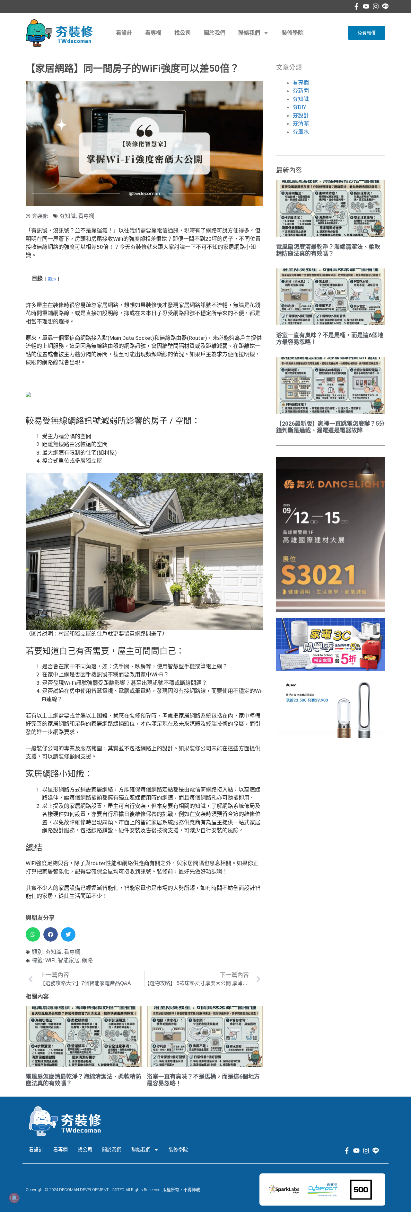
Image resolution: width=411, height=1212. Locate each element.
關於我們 (214, 33)
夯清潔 (301, 123)
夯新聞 (301, 90)
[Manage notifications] (14, 1198)
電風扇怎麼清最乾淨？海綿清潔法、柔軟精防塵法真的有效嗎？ (328, 250)
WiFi (50, 960)
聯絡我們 (249, 33)
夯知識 (67, 216)
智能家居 (69, 960)
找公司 (182, 33)
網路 (87, 960)
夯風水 (301, 132)
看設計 (124, 33)
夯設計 (301, 115)
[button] (33, 934)
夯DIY (299, 107)
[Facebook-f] (356, 6)
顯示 (52, 278)
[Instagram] (375, 6)
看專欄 (153, 33)
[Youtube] (366, 6)
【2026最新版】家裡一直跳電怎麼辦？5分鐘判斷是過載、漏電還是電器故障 (330, 427)
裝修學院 (292, 33)
